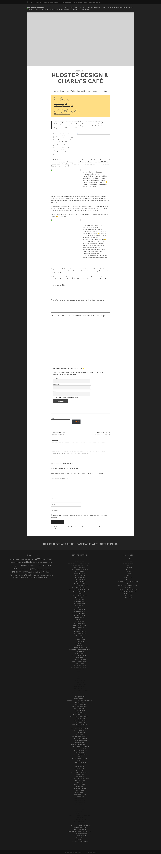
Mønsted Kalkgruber (80, 819)
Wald (42, 577)
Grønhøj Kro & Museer (79, 706)
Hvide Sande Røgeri (79, 573)
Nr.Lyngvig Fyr (80, 621)
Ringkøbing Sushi (80, 609)
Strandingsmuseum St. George (80, 805)
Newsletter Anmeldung (91, 2)
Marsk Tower (79, 676)
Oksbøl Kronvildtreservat (80, 746)
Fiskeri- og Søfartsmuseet (80, 569)
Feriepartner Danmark (80, 750)
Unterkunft (38, 577)
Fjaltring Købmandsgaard (80, 565)
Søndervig (29, 577)
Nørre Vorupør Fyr (80, 708)
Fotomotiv (128, 567)
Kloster (77, 453)
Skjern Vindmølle (80, 704)
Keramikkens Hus (80, 603)
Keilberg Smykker (80, 762)
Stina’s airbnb (80, 561)
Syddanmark (15, 577)
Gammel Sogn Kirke (79, 835)
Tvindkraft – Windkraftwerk (80, 825)
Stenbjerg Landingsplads (80, 668)
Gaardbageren (80, 579)
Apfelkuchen (55, 451)
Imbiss (44, 562)
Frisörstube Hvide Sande (79, 744)
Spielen (44, 575)
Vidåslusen (80, 664)
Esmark (79, 760)
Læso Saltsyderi (79, 617)
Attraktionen (128, 561)
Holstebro (79, 734)
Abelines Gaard (80, 780)
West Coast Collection (80, 661)
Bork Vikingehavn (80, 823)
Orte (128, 583)
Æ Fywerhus (80, 637)
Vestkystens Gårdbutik (80, 615)
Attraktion (18, 559)
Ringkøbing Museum (79, 829)
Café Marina (80, 813)
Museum (47, 565)
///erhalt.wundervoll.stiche (62, 114)
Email (54, 391)
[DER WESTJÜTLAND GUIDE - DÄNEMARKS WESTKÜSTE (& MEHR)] (35, 7)
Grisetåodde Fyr (79, 698)
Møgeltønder (79, 672)
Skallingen (80, 629)
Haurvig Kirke (79, 619)
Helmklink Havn (80, 702)
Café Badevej (79, 571)
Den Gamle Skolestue (80, 833)
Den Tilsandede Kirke (80, 633)
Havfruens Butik (79, 710)
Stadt (47, 575)
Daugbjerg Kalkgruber (80, 595)
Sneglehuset (79, 774)
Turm (34, 577)
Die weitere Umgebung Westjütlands (121, 7)
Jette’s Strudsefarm (80, 738)
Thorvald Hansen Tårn (80, 613)
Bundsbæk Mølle (80, 601)
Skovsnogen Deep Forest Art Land (79, 563)
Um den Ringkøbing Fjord (97, 7)
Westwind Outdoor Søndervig (79, 649)
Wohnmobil (128, 597)
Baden (29, 559)
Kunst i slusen (80, 732)
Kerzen (53, 453)
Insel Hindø (80, 782)
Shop (26, 575)
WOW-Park (79, 837)
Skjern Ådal (80, 809)
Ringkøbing (31, 569)
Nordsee (20, 569)
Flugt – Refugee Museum (80, 655)
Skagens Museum (80, 611)
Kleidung (70, 453)
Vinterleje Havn (79, 623)
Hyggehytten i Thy (80, 726)
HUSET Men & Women (80, 639)
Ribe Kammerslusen (79, 631)
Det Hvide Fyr (79, 643)
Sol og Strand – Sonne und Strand (80, 559)
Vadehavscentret (80, 581)
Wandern (46, 577)
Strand (51, 575)
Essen (61, 443)
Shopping (95, 443)
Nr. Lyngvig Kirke (80, 811)
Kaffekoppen (79, 752)
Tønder (79, 674)
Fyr (16, 562)
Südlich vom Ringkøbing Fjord (128, 589)
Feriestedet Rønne (79, 794)
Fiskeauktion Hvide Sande (79, 728)
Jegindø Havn (79, 641)
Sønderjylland (22, 577)
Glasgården (80, 712)
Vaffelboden (79, 766)
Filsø (80, 607)
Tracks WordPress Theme (73, 852)
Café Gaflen (80, 764)
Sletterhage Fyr (79, 593)
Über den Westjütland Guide (72, 2)
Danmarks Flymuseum (79, 692)
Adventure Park (79, 792)
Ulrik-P (79, 645)
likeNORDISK (80, 807)
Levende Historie (38, 565)
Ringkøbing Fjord (19, 572)
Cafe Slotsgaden (80, 686)
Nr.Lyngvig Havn (79, 801)
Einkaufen (43, 559)
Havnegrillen (79, 776)
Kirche (50, 562)
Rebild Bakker (80, 597)
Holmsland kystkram (80, 788)
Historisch (23, 562)
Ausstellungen (24, 559)
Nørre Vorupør (79, 696)
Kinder (66, 443)
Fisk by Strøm (79, 742)
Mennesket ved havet (80, 647)
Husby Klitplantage (79, 720)
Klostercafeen (80, 670)
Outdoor (25, 569)
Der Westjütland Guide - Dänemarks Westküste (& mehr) (80, 544)
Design (76, 451)
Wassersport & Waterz (80, 724)
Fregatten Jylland (57, 434)
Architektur (13, 559)
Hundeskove (80, 797)
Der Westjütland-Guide (80, 841)
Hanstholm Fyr (80, 722)
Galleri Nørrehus (80, 577)
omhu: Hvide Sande (79, 625)
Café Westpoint (80, 803)
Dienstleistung (128, 563)
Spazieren (40, 575)
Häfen (40, 562)
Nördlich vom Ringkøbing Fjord (81, 443)
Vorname (55, 378)
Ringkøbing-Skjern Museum (43, 569)
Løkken (79, 678)
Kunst (22, 566)
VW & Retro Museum (80, 730)
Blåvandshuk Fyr (80, 827)
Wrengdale (84, 453)
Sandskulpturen (80, 567)
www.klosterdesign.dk (60, 104)
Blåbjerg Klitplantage (79, 748)
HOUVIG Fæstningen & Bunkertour (79, 831)
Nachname (56, 384)
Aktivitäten (54, 443)
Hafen (19, 562)
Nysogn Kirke (79, 653)
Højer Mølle (80, 682)
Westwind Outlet (80, 659)
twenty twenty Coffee (80, 690)
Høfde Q (79, 694)
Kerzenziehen (61, 453)
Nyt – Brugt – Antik (79, 714)
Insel (47, 562)
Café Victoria (79, 635)
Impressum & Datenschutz (51, 2)
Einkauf (93, 451)
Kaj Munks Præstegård (102, 434)
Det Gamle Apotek (80, 684)
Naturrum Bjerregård (79, 736)
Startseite (69, 7)
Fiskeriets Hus (80, 718)
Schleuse (21, 575)
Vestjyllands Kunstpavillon (79, 716)
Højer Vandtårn (79, 680)
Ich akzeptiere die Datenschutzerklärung (67, 397)
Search (53, 418)
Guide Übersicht (35, 2)
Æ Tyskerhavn (80, 839)
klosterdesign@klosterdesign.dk (63, 106)
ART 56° (79, 756)
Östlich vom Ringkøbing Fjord (128, 585)
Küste (128, 575)
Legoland (79, 817)
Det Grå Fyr (80, 651)
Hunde (128, 571)
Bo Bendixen (65, 451)
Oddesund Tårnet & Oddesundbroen (79, 700)
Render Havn (79, 799)
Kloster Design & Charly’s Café (79, 589)
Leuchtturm (29, 566)
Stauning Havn (80, 575)
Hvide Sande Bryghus (80, 754)
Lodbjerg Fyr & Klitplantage (79, 778)
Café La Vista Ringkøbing (80, 585)
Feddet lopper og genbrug (80, 772)
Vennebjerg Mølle (80, 666)
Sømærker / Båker (80, 583)
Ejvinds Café (79, 768)
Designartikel (84, 451)
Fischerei (12, 562)
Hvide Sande (32, 562)
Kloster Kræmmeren (80, 740)
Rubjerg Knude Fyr (79, 688)
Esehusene (79, 657)
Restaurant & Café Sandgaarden (80, 815)
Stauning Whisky (79, 784)
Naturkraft (80, 770)
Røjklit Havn (80, 599)
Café (71, 451)
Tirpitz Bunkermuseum (79, 758)
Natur (15, 568)
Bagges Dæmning (80, 821)
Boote (33, 559)
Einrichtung (100, 451)
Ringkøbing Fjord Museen (35, 572)
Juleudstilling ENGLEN (79, 627)
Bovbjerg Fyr (79, 605)
